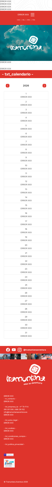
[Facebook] (8, 350)
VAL (23, 20)
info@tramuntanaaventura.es (15, 412)
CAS (18, 20)
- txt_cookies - (10, 428)
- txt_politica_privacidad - (14, 444)
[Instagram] (20, 350)
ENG (28, 20)
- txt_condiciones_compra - (15, 436)
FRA (33, 20)
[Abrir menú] (32, 15)
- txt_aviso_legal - (11, 420)
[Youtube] (14, 350)
